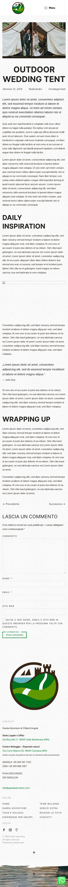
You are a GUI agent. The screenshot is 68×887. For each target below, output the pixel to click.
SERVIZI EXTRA (49, 808)
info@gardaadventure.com (16, 788)
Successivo (55, 503)
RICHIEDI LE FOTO (51, 812)
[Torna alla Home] (18, 8)
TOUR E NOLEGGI (13, 812)
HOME (6, 803)
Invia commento (14, 634)
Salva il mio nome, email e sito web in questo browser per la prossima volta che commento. (32, 623)
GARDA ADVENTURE (14, 808)
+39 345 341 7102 (21, 762)
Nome (7, 578)
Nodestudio (35, 89)
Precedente (12, 503)
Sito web (8, 606)
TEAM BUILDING (49, 803)
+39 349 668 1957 (17, 766)
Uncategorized (57, 89)
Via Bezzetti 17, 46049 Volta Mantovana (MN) (25, 739)
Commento (9, 536)
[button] (49, 8)
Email (7, 592)
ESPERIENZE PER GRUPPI (17, 817)
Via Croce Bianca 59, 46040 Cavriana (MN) (24, 750)
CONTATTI (46, 817)
